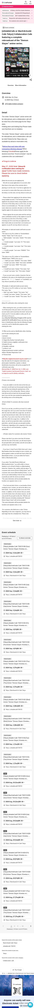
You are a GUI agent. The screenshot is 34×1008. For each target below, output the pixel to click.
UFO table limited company (14, 104)
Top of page (18, 970)
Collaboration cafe (8, 960)
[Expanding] (17, 62)
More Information (20, 85)
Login (30, 3)
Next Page (30, 926)
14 (22, 926)
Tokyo (5, 953)
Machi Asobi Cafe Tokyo (10, 943)
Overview (11, 85)
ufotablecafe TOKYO (9, 946)
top (4, 973)
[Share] (30, 79)
